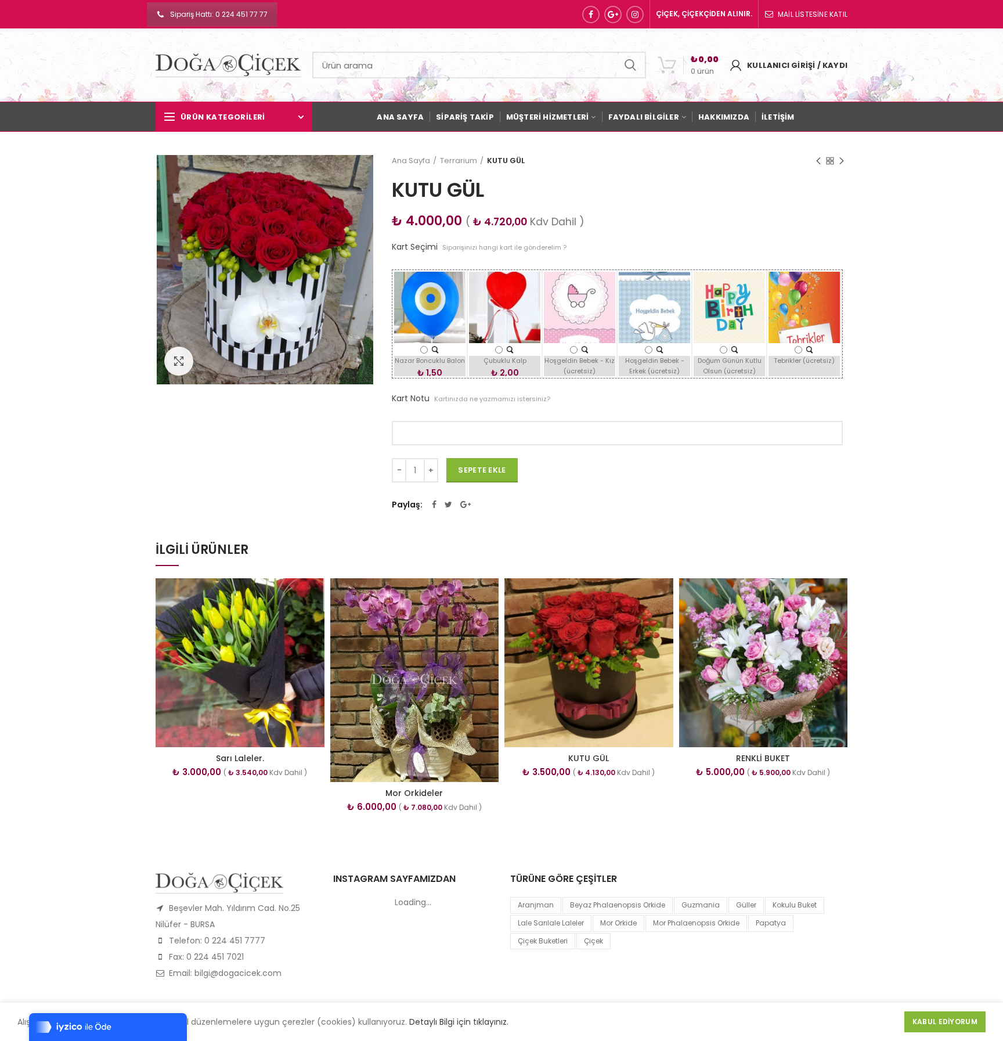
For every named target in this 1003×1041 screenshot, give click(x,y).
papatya (771, 923)
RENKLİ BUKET (763, 758)
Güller (746, 905)
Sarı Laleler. (240, 758)
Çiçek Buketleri (543, 941)
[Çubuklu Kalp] (510, 349)
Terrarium (458, 160)
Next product (841, 161)
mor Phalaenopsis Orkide (696, 923)
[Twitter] (448, 504)
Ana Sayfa (411, 160)
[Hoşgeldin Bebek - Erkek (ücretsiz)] (659, 349)
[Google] (613, 14)
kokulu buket (795, 905)
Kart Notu (471, 398)
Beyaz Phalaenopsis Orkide (617, 905)
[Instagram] (635, 14)
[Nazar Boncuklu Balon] (435, 349)
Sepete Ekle (482, 470)
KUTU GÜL (588, 758)
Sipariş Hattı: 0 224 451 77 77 (219, 14)
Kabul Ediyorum (944, 1021)
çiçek (593, 941)
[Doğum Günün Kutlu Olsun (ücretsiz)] (734, 349)
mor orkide (618, 923)
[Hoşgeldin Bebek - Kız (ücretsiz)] (584, 349)
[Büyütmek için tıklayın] (178, 361)
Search (630, 65)
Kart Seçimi (479, 247)
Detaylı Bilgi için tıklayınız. (458, 1022)
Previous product (818, 161)
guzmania (700, 905)
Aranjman (536, 905)
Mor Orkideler (414, 793)
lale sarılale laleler (551, 923)
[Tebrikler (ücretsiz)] (809, 349)
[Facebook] (591, 14)
